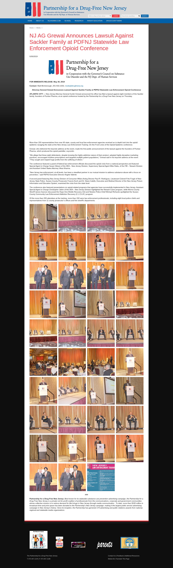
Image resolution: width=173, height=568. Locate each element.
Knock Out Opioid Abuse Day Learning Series (129, 543)
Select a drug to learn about (97, 16)
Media (38, 28)
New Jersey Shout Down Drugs (80, 545)
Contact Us (112, 556)
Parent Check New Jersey (105, 545)
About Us (40, 21)
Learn (115, 16)
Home (30, 21)
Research (79, 21)
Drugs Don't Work (114, 21)
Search (145, 16)
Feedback (120, 556)
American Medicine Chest (59, 543)
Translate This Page (122, 559)
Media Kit (111, 559)
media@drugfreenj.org (74, 86)
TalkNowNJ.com (54, 21)
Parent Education (94, 21)
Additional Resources (132, 556)
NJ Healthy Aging (38, 540)
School (67, 21)
